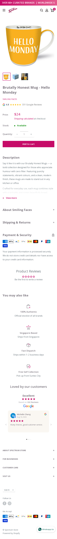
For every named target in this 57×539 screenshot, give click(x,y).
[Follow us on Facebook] (4, 503)
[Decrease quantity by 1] (17, 134)
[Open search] (41, 10)
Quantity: (8, 134)
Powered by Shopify (11, 533)
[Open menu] (4, 10)
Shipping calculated (23, 118)
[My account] (46, 10)
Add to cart (28, 144)
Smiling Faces (10, 99)
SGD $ (6, 490)
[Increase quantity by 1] (31, 134)
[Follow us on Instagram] (9, 503)
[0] (52, 10)
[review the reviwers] (45, 414)
